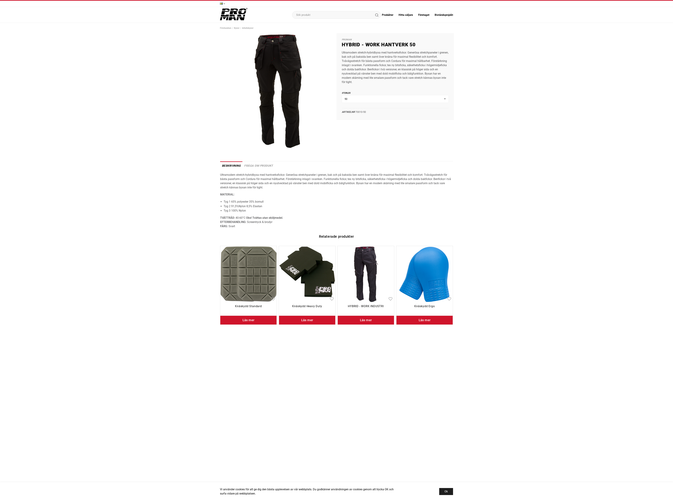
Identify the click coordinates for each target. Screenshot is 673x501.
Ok (446, 491)
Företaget (423, 14)
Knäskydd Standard (248, 306)
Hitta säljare (406, 14)
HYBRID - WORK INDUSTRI (366, 306)
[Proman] (233, 20)
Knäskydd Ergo (424, 306)
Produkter (387, 14)
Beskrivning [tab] (231, 165)
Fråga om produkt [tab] (258, 165)
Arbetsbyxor (247, 28)
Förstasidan (225, 28)
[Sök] (376, 15)
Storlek (346, 93)
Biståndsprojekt (444, 14)
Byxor (236, 28)
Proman (347, 39)
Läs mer (248, 320)
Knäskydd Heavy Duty (307, 306)
